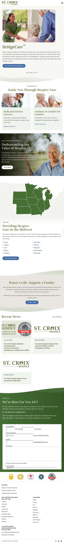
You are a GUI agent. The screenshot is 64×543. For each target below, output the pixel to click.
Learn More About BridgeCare (14, 66)
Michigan (7, 253)
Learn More (7, 167)
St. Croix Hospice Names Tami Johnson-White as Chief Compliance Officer (46, 346)
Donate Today (32, 302)
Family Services (40, 124)
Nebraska (37, 247)
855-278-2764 (7, 418)
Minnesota (37, 242)
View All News (56, 317)
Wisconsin (37, 253)
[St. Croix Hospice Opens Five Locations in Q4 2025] (16, 372)
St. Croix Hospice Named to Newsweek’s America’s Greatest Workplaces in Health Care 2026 (16, 347)
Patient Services (9, 126)
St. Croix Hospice (14, 541)
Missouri (36, 245)
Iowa (5, 247)
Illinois (6, 242)
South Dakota (38, 250)
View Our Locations (11, 258)
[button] (62, 3)
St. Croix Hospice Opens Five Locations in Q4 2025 (15, 380)
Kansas (6, 250)
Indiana (6, 245)
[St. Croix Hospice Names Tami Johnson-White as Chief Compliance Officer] (47, 337)
